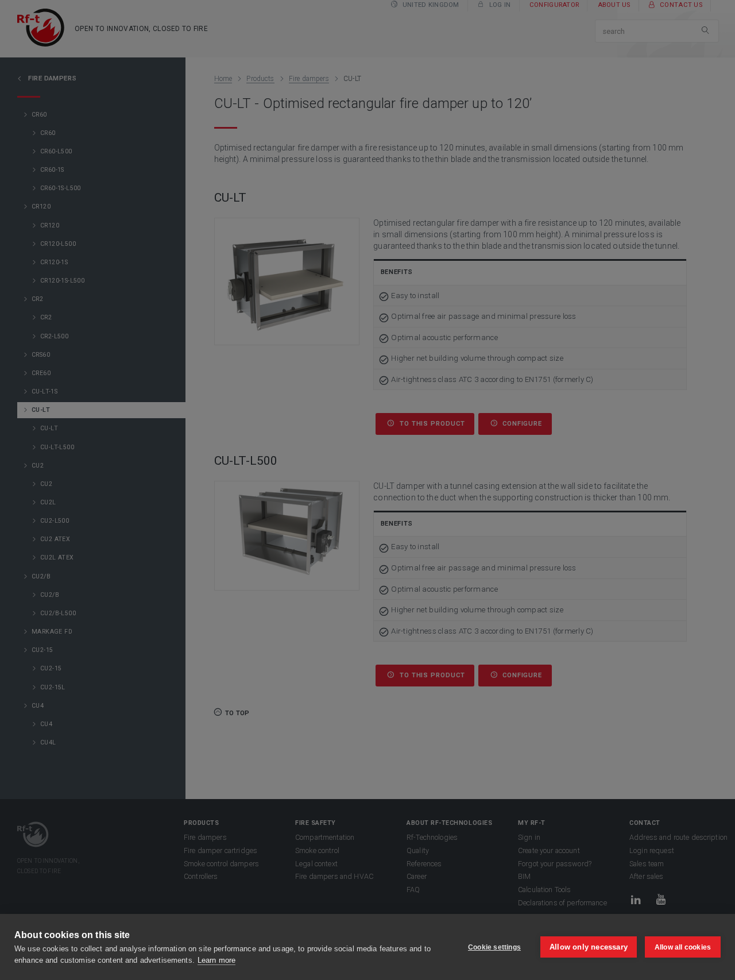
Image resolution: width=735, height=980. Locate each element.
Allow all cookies (683, 947)
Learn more (216, 960)
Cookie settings (494, 947)
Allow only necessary (589, 947)
